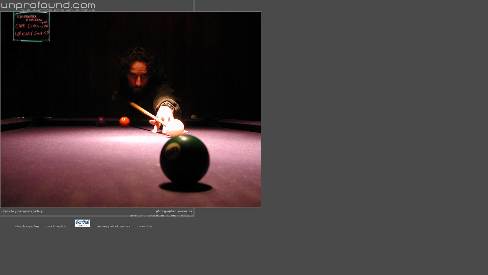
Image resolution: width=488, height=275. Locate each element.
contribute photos (57, 226)
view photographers (27, 226)
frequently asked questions (114, 226)
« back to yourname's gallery (22, 211)
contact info (145, 226)
